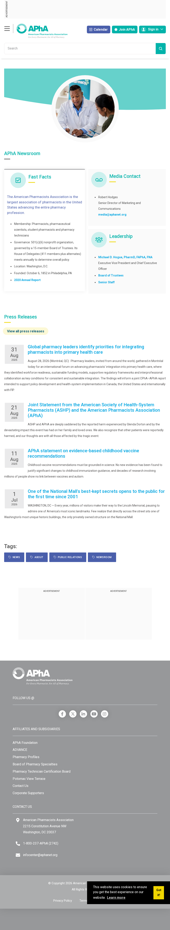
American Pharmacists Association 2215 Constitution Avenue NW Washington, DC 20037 (48, 826)
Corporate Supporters (28, 793)
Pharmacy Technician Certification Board (41, 771)
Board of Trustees (111, 275)
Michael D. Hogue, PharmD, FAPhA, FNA (125, 257)
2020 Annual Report (27, 280)
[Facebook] (62, 714)
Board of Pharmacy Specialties (35, 764)
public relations (69, 557)
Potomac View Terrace (29, 779)
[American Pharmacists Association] (35, 31)
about (38, 557)
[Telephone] (18, 844)
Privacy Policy (62, 900)
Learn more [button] (116, 898)
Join (126, 29)
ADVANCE (20, 750)
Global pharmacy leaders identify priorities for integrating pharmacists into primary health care (86, 349)
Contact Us (20, 786)
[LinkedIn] (83, 714)
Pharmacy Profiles (26, 757)
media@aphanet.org (112, 214)
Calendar (100, 29)
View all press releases (25, 331)
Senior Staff (106, 282)
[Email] (18, 855)
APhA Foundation (25, 743)
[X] (72, 714)
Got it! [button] (158, 892)
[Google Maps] (17, 820)
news (15, 557)
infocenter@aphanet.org (40, 855)
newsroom (103, 557)
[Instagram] (104, 714)
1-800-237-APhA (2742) (40, 843)
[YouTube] (94, 714)
